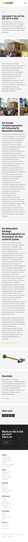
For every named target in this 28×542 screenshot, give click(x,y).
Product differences (6, 503)
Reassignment (5, 502)
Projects (4, 515)
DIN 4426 (4, 498)
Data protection (11, 536)
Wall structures (5, 474)
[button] (24, 107)
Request (6, 442)
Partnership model (6, 517)
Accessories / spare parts (8, 464)
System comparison (6, 475)
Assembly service (6, 466)
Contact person (5, 524)
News (3, 12)
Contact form (5, 526)
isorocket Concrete (6, 457)
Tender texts (5, 489)
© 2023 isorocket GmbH (7, 534)
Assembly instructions (7, 490)
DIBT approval (5, 492)
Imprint (3, 536)
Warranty (4, 500)
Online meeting (5, 528)
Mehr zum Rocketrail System (10, 343)
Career (3, 518)
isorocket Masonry (6, 459)
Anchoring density (6, 507)
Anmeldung (5, 398)
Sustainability (5, 479)
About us (4, 513)
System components (7, 477)
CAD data (4, 487)
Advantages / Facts (6, 472)
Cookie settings (19, 534)
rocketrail (4, 462)
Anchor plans (5, 505)
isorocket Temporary (7, 460)
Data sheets (5, 485)
